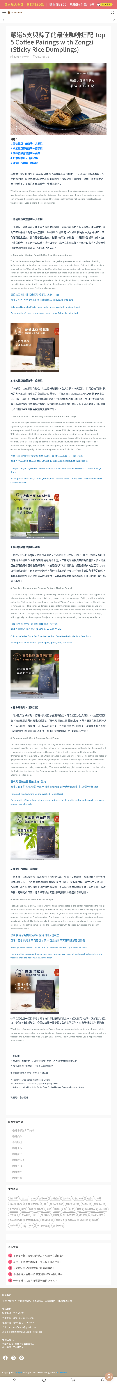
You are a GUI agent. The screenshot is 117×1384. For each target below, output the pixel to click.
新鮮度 (56, 1214)
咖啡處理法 (18, 1160)
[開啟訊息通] (109, 1376)
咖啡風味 (43, 1198)
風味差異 (83, 1214)
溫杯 (48, 1209)
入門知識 (14, 1209)
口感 (23, 1225)
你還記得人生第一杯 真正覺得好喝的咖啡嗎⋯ (36, 1274)
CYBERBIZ (62, 1372)
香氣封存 (72, 1220)
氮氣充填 (60, 1220)
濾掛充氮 (84, 1220)
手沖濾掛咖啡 (16, 1220)
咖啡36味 (78, 1198)
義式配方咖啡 (97, 1214)
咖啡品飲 (17, 1136)
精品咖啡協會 (16, 1203)
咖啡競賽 (17, 1178)
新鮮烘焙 (14, 1225)
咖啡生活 (17, 1148)
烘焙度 (24, 1198)
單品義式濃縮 (43, 1225)
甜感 (31, 1209)
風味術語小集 (72, 1203)
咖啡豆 (95, 1220)
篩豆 (35, 1214)
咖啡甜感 (45, 1214)
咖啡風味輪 (58, 1225)
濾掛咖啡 (103, 1209)
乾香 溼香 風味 (32, 1203)
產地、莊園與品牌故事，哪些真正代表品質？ (36, 1262)
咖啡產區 (17, 1154)
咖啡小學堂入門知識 (23, 1130)
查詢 (4, 1300)
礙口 (23, 1209)
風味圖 (40, 1209)
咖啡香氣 (55, 1198)
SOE (31, 1225)
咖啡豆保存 (90, 1209)
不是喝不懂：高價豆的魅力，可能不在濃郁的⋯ (37, 1255)
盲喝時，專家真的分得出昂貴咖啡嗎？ (32, 1268)
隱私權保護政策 (64, 1300)
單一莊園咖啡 (69, 1214)
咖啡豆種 (17, 1166)
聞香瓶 (90, 1198)
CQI (45, 1203)
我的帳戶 (12, 1300)
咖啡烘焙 (17, 1172)
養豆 (79, 1209)
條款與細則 (50, 1300)
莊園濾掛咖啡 (32, 1220)
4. (24, 158)
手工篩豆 (25, 1214)
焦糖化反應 (99, 1203)
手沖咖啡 (17, 1142)
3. (25, 153)
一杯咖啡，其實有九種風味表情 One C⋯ (33, 1280)
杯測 (98, 1198)
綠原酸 (57, 1209)
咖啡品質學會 (56, 1203)
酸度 (71, 1209)
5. (24, 163)
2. (27, 148)
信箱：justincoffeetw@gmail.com (19, 1327)
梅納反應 (86, 1203)
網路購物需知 (24, 1300)
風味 (33, 1198)
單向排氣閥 (47, 1220)
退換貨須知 (37, 1300)
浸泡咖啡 (14, 1214)
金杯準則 (67, 1198)
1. (27, 143)
